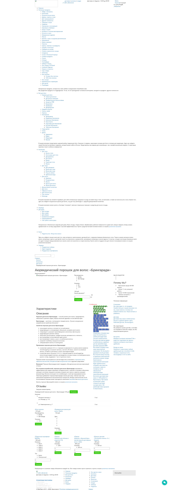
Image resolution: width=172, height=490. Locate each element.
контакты (73, 1)
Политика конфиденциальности (69, 489)
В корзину (38, 424)
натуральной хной (65, 361)
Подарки (67, 484)
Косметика (68, 476)
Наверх (90, 489)
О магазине (94, 481)
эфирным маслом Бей (42, 361)
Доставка (93, 475)
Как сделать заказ (96, 472)
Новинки (67, 471)
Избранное (117, 6)
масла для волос (83, 379)
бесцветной (53, 361)
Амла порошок (39, 409)
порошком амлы (80, 359)
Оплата (93, 477)
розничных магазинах (108, 468)
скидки (79, 1)
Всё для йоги (69, 475)
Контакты (93, 474)
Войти (116, 1)
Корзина (117, 3)
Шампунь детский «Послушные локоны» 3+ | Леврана (101, 438)
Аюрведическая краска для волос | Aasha (63, 410)
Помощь (93, 484)
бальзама (72, 379)
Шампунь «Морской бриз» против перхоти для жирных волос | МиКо (82, 440)
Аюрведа (68, 478)
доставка (67, 1)
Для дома (68, 480)
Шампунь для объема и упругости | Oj (62, 439)
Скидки (93, 483)
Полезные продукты (71, 473)
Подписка (94, 486)
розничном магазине (115, 226)
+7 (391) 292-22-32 (68, 3)
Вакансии (93, 479)
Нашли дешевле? (79, 293)
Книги (67, 482)
